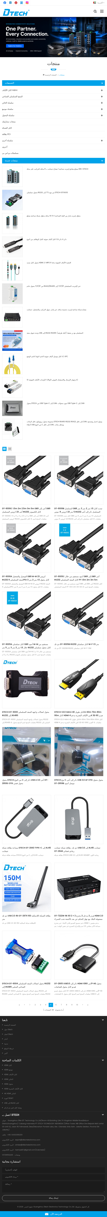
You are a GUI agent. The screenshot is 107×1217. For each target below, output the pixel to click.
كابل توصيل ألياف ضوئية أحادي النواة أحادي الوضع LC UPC (47, 356)
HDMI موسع (8, 1070)
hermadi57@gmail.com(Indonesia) (30, 1150)
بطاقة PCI (6, 134)
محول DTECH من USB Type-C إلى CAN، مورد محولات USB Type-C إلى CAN (55, 403)
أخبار (6, 1039)
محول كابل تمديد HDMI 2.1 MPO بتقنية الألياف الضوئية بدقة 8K (49, 262)
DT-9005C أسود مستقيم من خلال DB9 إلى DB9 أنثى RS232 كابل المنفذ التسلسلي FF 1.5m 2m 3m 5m (76, 578)
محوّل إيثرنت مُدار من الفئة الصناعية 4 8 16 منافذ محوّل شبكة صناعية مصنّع (53, 216)
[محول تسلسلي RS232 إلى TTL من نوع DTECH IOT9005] (12, 200)
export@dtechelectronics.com (27, 1140)
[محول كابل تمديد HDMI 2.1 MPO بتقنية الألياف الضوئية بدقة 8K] (12, 270)
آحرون (4, 146)
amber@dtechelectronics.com (27, 1145)
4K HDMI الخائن (10, 1093)
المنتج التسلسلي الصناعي (12, 96)
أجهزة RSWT (8, 1098)
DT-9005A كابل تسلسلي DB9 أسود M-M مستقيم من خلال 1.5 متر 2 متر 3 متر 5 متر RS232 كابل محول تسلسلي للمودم (26, 646)
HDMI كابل (8, 1065)
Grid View (4, 449)
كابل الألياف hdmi (9, 90)
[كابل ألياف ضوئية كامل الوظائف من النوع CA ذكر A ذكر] (12, 247)
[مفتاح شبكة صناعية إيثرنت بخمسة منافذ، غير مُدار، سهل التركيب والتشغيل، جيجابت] (12, 317)
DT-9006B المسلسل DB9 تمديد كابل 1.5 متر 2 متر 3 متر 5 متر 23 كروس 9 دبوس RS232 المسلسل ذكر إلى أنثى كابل (78, 510)
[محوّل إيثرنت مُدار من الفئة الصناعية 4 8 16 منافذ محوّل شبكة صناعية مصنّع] (12, 223)
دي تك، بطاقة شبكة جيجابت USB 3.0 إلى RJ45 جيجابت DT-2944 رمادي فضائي (77, 849)
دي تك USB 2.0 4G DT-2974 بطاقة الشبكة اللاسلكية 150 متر (26, 917)
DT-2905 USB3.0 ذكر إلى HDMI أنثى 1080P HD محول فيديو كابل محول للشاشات (77, 985)
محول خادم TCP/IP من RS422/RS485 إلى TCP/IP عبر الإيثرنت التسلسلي (54, 286)
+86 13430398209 (14, 1135)
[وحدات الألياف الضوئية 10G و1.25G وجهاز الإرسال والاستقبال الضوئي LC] (12, 387)
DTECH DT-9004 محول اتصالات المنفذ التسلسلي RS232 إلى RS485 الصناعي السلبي (26, 985)
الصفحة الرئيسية (51, 75)
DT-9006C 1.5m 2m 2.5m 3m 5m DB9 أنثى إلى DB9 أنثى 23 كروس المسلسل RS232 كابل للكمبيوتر (26, 510)
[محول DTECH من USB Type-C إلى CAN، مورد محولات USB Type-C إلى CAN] (12, 408)
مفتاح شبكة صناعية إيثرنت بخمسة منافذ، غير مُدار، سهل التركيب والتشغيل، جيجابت (56, 309)
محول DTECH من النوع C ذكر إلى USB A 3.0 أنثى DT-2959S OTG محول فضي (25, 781)
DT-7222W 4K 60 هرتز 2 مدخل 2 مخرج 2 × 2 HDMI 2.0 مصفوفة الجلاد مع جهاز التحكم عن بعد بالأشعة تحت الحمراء (78, 917)
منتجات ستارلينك (9, 121)
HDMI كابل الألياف (10, 1074)
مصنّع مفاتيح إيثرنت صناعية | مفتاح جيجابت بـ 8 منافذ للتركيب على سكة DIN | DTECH (57, 169)
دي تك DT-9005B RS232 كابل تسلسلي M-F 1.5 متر (76, 644)
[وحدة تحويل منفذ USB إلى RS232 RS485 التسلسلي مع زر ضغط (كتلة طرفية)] (12, 340)
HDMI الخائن (8, 1079)
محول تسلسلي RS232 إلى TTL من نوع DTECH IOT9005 (47, 192)
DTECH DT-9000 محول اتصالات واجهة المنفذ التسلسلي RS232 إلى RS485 (25, 713)
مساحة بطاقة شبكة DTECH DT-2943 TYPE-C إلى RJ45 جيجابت (26, 849)
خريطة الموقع (9, 1048)
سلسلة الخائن (8, 102)
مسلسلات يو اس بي (10, 153)
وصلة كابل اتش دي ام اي (13, 1108)
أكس (6, 1053)
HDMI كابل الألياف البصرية (13, 1089)
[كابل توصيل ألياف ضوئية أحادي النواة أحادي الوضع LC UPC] (12, 364)
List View (10, 449)
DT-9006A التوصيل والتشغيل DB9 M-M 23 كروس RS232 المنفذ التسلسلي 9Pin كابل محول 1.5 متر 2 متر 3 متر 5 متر (25, 578)
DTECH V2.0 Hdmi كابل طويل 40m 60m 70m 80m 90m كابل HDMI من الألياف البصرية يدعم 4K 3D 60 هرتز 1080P (78, 713)
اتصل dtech (8, 1034)
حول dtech (8, 1029)
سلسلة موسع (7, 109)
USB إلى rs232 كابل (11, 1103)
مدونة (6, 1044)
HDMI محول (8, 1084)
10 (77, 1005)
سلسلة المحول (8, 115)
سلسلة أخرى (7, 140)
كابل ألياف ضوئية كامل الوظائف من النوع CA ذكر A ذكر (46, 239)
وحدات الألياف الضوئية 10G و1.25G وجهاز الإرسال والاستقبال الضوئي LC (52, 380)
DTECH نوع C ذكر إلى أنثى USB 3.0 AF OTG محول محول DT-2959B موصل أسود (78, 781)
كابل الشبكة (7, 128)
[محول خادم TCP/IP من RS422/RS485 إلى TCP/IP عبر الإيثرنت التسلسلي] (12, 294)
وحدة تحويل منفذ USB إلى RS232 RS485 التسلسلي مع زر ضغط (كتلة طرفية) (55, 333)
